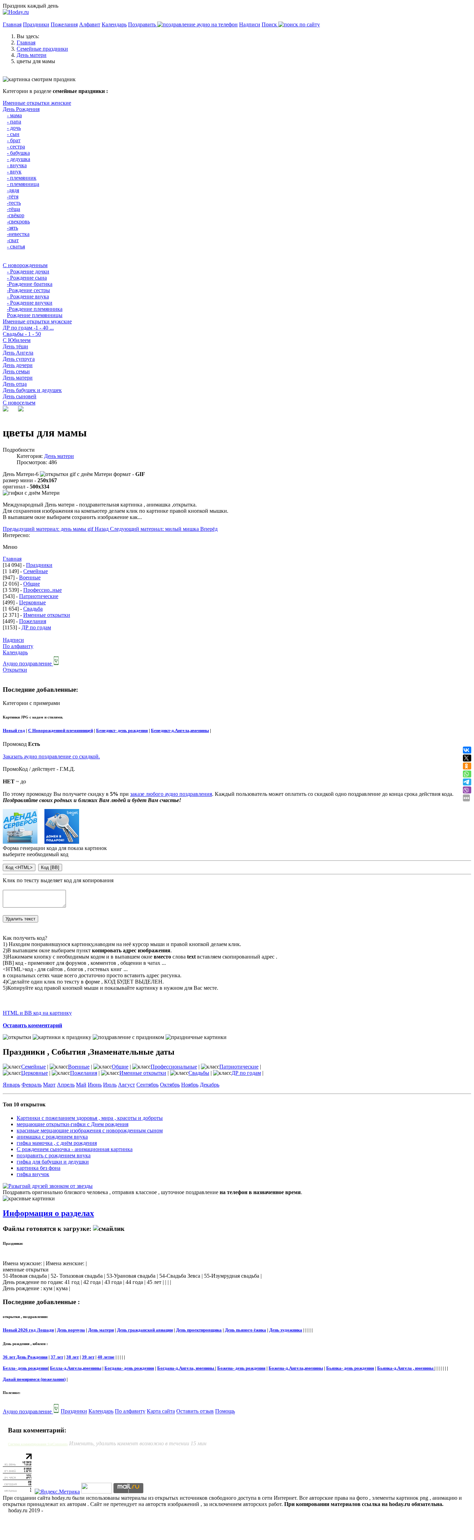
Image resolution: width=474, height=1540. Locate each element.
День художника (285, 1330)
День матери (18, 378)
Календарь (114, 24)
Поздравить (142, 24)
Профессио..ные (42, 590)
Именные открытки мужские (37, 321)
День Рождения (21, 109)
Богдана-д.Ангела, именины (186, 1368)
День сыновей (19, 396)
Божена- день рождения (241, 1368)
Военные (30, 577)
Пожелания (64, 24)
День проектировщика (199, 1330)
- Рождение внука (28, 296)
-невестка (18, 234)
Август (126, 1085)
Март (49, 1085)
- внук (14, 172)
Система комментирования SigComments (38, 1444)
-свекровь (18, 221)
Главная (12, 24)
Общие (31, 584)
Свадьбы (198, 1073)
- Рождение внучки (29, 303)
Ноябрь (189, 1085)
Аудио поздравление (28, 663)
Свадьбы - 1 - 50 (22, 334)
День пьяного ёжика (245, 1330)
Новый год (14, 730)
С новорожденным (25, 265)
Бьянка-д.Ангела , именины (405, 1368)
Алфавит (89, 24)
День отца (15, 384)
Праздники (36, 24)
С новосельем (19, 403)
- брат (13, 140)
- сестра (16, 147)
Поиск (270, 24)
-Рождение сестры (28, 290)
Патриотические (38, 596)
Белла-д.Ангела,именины (75, 1368)
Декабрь (209, 1085)
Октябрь (170, 1085)
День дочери (18, 365)
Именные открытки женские (37, 103)
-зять (12, 228)
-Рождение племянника (34, 309)
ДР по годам (36, 627)
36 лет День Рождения (25, 1357)
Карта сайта (161, 1411)
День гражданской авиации (145, 1330)
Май (81, 1085)
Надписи (249, 24)
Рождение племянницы (34, 315)
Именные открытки (46, 615)
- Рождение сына (27, 278)
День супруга (19, 359)
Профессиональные (174, 1067)
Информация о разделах (48, 1213)
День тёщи (15, 346)
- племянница (23, 184)
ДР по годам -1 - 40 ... (28, 328)
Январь (11, 1085)
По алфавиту (18, 646)
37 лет (57, 1357)
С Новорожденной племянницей (60, 730)
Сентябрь (147, 1085)
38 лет (72, 1357)
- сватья (16, 246)
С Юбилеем (17, 340)
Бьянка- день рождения (350, 1368)
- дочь (14, 128)
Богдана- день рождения (129, 1368)
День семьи (16, 371)
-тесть (14, 203)
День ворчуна (71, 1330)
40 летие (106, 1357)
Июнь (95, 1085)
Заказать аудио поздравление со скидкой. (51, 756)
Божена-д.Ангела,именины (296, 1368)
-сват (13, 240)
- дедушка (18, 159)
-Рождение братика (29, 284)
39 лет (88, 1357)
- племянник (21, 178)
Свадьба (33, 609)
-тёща (13, 209)
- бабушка (18, 153)
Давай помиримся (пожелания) (34, 1379)
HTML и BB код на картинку (37, 1013)
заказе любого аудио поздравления (171, 794)
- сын (13, 134)
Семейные (35, 571)
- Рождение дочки (28, 271)
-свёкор (15, 215)
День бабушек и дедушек (32, 390)
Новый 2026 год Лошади (28, 1330)
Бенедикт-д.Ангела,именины (180, 730)
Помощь (225, 1411)
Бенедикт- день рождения (122, 730)
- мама (14, 115)
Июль (110, 1085)
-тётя (12, 196)
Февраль (32, 1085)
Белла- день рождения (25, 1368)
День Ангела (18, 353)
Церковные (32, 602)
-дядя (13, 190)
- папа (14, 122)
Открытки (15, 670)
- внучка (17, 165)
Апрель (66, 1085)
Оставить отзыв (195, 1411)
